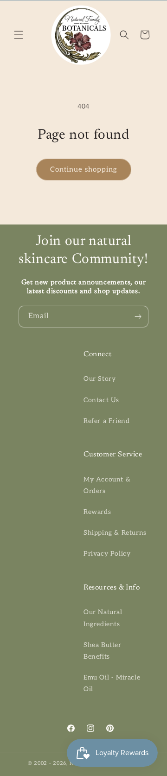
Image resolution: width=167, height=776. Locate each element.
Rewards (97, 512)
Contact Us (101, 400)
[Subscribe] (138, 316)
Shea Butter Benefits (103, 651)
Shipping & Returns (115, 533)
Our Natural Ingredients (103, 618)
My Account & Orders (107, 485)
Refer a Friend (106, 421)
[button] (18, 35)
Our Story (100, 379)
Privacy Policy (107, 554)
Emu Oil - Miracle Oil (112, 683)
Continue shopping (83, 169)
